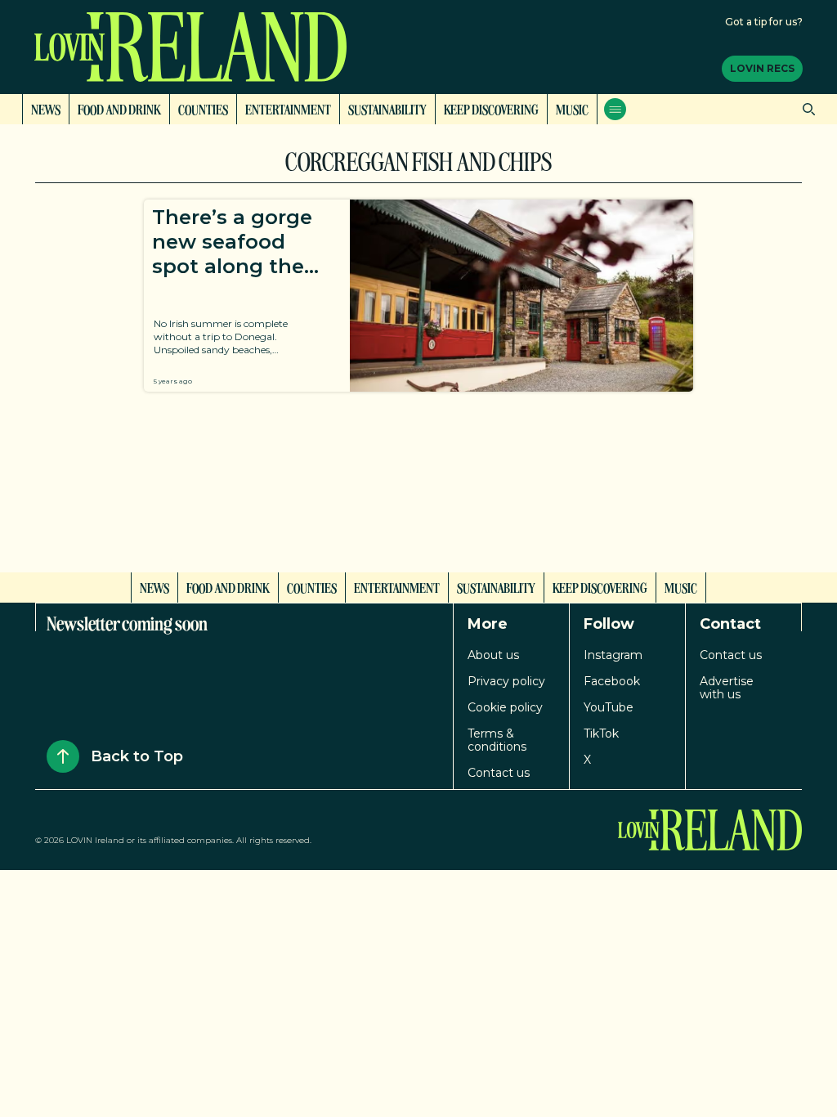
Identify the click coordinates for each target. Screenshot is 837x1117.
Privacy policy (506, 681)
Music (572, 109)
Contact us (499, 772)
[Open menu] (615, 109)
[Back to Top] (63, 756)
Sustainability (387, 109)
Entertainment (288, 109)
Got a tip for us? (764, 22)
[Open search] (804, 109)
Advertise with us (727, 688)
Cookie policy (505, 707)
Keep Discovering (491, 109)
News (45, 109)
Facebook (612, 681)
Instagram (613, 655)
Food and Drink (119, 109)
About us (493, 655)
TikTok (601, 733)
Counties (203, 109)
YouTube (608, 707)
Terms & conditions (497, 740)
